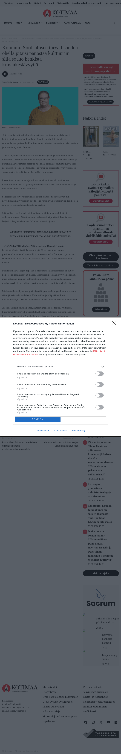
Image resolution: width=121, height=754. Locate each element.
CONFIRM (38, 419)
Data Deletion (42, 430)
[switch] (99, 373)
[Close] (115, 324)
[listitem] (60, 366)
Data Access (60, 430)
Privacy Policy (78, 430)
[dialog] (60, 377)
